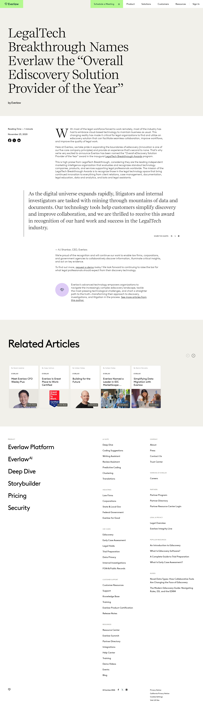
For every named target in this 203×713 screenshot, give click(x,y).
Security (19, 508)
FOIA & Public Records (114, 568)
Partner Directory (111, 641)
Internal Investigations (114, 562)
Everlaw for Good (111, 518)
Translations (109, 478)
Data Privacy (109, 557)
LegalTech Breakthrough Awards (123, 156)
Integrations (109, 647)
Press (152, 450)
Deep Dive (22, 471)
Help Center (109, 652)
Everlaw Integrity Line (161, 528)
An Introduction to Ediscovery (165, 545)
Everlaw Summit (111, 635)
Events (106, 669)
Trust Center (156, 461)
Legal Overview (158, 523)
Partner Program (158, 495)
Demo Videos (109, 663)
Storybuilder (24, 483)
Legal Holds (109, 545)
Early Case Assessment (114, 540)
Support (107, 590)
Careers (154, 478)
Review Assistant (111, 461)
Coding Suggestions (113, 450)
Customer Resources (113, 585)
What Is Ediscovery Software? (165, 551)
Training (107, 602)
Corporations (109, 501)
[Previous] (188, 355)
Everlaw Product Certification (118, 607)
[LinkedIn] (178, 235)
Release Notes (110, 613)
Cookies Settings (156, 697)
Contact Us (156, 456)
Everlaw (20, 459)
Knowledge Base (111, 596)
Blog (105, 675)
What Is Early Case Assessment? (166, 562)
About (153, 444)
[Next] (193, 355)
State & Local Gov (112, 506)
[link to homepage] (9, 689)
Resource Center (111, 630)
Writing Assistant (111, 456)
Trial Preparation (111, 551)
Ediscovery (108, 534)
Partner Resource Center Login (165, 506)
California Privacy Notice (159, 693)
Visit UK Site (154, 700)
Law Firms (108, 495)
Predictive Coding (112, 467)
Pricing (17, 495)
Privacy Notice (155, 690)
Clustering (108, 473)
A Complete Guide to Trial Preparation (169, 556)
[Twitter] (175, 235)
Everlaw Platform (31, 447)
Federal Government (113, 512)
